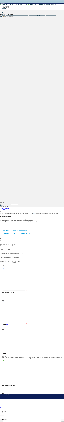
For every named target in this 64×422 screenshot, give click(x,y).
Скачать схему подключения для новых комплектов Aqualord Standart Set (16, 233)
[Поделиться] (2, 419)
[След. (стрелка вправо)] (2, 421)
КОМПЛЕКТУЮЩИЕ (4, 8)
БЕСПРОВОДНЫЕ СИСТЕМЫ (6, 6)
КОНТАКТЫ (3, 10)
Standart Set (30, 213)
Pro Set (34, 213)
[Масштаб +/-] (6, 419)
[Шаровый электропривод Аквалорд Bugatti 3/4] (14, 290)
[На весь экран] (4, 419)
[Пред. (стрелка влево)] (1, 421)
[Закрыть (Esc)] (1, 419)
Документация (3, 209)
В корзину (2, 205)
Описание (3, 207)
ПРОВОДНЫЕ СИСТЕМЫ (6, 7)
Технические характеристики (5, 208)
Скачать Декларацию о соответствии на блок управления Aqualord (15, 230)
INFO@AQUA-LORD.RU (2, 3)
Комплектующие (4, 16)
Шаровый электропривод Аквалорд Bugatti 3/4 (8, 292)
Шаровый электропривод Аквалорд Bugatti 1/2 (8, 385)
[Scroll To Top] (0, 407)
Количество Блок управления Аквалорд (6, 204)
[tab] (33, 207)
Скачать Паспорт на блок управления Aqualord (11, 226)
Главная (1, 16)
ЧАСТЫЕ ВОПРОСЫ (4, 412)
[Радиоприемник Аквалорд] (14, 323)
